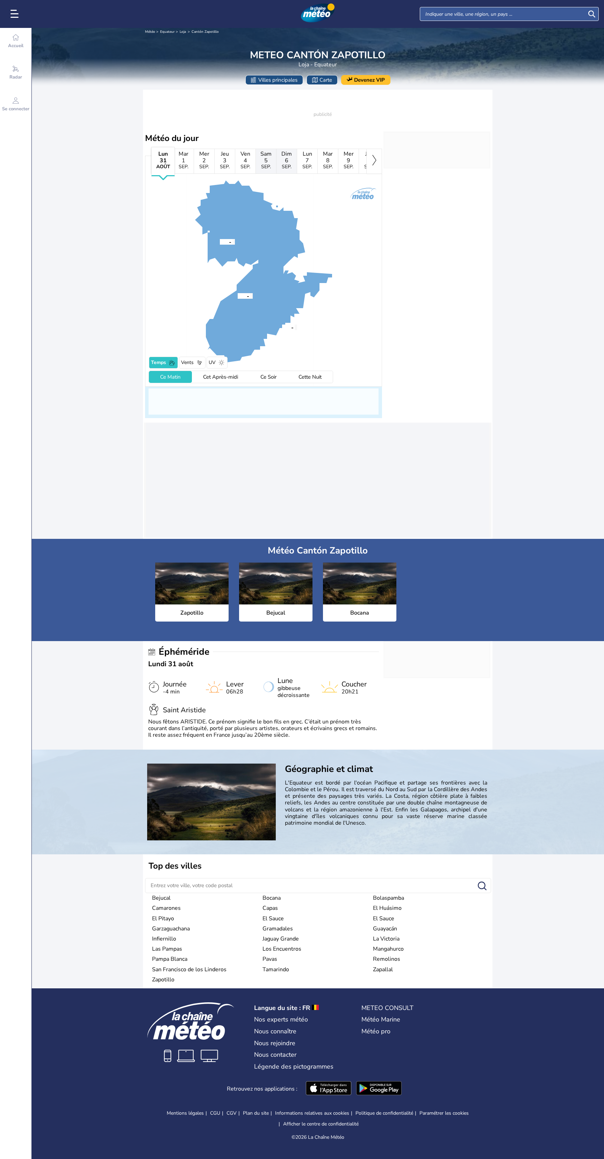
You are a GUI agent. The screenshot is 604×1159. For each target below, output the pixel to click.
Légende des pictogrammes (293, 1066)
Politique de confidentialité (384, 1113)
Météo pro (375, 1031)
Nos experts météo (281, 1019)
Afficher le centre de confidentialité (321, 1124)
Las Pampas (167, 949)
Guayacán (385, 929)
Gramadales (278, 929)
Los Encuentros (282, 949)
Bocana (272, 898)
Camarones (166, 908)
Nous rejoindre (274, 1043)
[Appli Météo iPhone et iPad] (328, 1089)
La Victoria (386, 939)
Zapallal (383, 969)
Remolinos (386, 959)
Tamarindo (276, 969)
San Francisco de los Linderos (189, 969)
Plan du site (256, 1113)
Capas (270, 908)
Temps (158, 362)
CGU (215, 1113)
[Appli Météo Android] (379, 1089)
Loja (183, 31)
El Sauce (273, 918)
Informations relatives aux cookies (312, 1113)
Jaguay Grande (281, 939)
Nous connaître (275, 1031)
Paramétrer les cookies (444, 1113)
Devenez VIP (369, 79)
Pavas (270, 959)
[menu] (15, 14)
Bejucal (161, 898)
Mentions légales (185, 1113)
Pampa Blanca (169, 959)
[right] (374, 161)
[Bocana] (219, 241)
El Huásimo (387, 908)
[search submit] (592, 14)
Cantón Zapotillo (205, 31)
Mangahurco (388, 949)
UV (212, 362)
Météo (150, 31)
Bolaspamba (388, 898)
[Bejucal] (237, 295)
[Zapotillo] (282, 327)
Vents (187, 362)
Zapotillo (163, 979)
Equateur (167, 31)
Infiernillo (164, 939)
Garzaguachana (171, 929)
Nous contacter (275, 1054)
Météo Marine (380, 1019)
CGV (231, 1113)
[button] (282, 327)
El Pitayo (163, 918)
